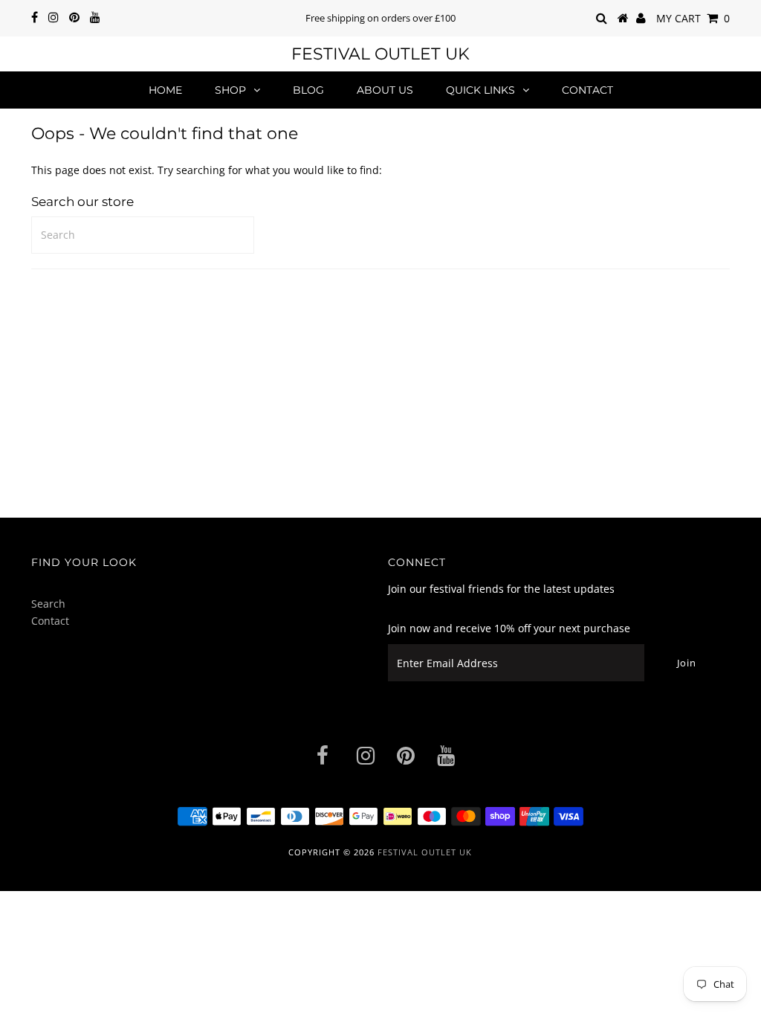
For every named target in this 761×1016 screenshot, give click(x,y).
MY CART (693, 18)
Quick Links (480, 90)
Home (165, 90)
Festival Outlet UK (380, 54)
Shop (230, 90)
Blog (308, 90)
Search (48, 604)
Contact (587, 90)
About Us (385, 90)
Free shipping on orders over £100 (380, 18)
